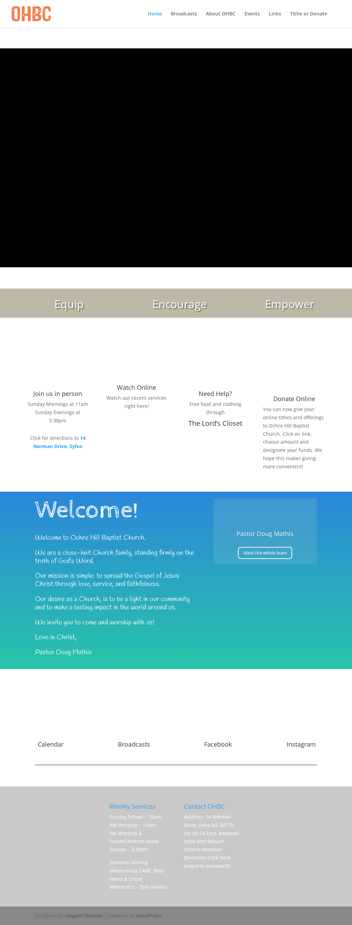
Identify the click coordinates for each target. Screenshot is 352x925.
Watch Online (136, 387)
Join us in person (57, 393)
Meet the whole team (265, 553)
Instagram (301, 744)
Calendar (51, 744)
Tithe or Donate (308, 14)
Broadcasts (184, 14)
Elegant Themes (83, 915)
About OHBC (220, 14)
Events (252, 14)
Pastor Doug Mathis (265, 533)
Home (155, 14)
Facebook (218, 744)
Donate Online (294, 399)
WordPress (149, 915)
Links (275, 14)
